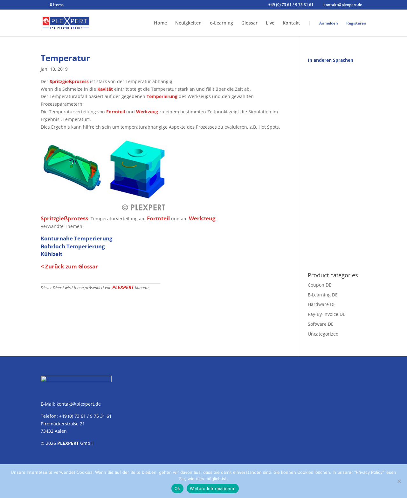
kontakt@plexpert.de (79, 404)
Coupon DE (319, 285)
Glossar (249, 23)
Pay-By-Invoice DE (326, 314)
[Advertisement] (337, 164)
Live (270, 23)
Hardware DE (322, 304)
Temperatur (65, 58)
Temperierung (162, 96)
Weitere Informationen (213, 488)
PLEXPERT (123, 287)
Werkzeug (147, 112)
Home (160, 23)
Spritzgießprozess (69, 81)
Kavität (105, 89)
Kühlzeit (51, 254)
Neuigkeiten (188, 23)
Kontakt (291, 23)
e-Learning (221, 23)
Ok (177, 488)
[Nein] (399, 481)
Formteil (115, 112)
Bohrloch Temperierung (73, 246)
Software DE (321, 324)
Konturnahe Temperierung (77, 238)
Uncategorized (323, 334)
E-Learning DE (323, 295)
